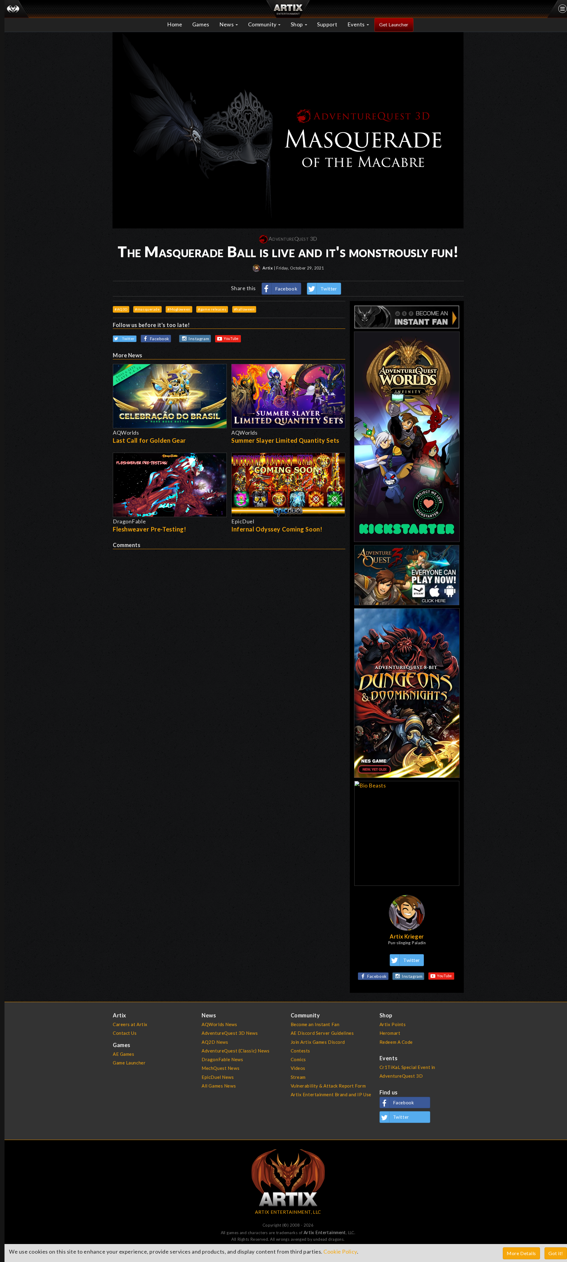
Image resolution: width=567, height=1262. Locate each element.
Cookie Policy (340, 1251)
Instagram (198, 338)
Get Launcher (394, 24)
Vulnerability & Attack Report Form (328, 1085)
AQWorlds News (219, 1024)
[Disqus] (229, 624)
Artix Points (393, 1024)
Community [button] (263, 24)
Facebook (286, 288)
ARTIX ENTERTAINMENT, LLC (288, 1212)
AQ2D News (215, 1042)
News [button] (227, 24)
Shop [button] (297, 24)
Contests (300, 1050)
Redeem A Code (396, 1042)
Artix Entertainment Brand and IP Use (331, 1094)
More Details (521, 1253)
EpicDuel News (218, 1077)
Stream (298, 1077)
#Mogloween (178, 309)
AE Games (123, 1054)
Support (327, 24)
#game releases (212, 309)
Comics (298, 1059)
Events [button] (356, 24)
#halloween (244, 309)
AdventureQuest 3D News (230, 1033)
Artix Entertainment (325, 1232)
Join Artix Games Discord (318, 1042)
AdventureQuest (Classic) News (235, 1050)
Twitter (328, 288)
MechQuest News (220, 1068)
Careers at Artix (130, 1024)
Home (174, 24)
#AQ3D (121, 309)
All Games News (219, 1085)
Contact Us (125, 1033)
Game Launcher (129, 1062)
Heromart (390, 1033)
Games (200, 24)
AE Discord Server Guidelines (322, 1033)
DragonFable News (222, 1059)
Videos (298, 1068)
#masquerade (147, 309)
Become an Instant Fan (315, 1024)
